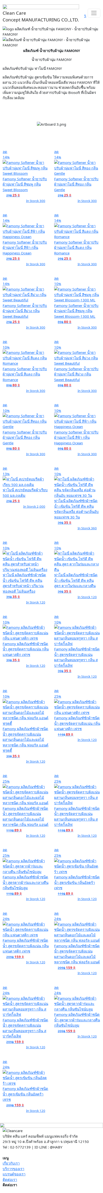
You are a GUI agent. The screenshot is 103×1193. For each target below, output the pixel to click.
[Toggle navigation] (94, 13)
